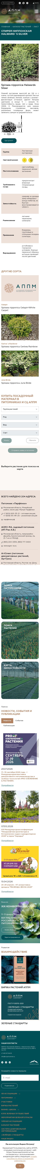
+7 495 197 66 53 (6, 1053)
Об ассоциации (9, 1094)
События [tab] (19, 721)
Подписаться (9, 1085)
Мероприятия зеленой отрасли (16, 1117)
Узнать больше (10, 930)
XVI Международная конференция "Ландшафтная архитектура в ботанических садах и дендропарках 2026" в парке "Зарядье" (18, 833)
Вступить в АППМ (8, 3)
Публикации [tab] (9, 726)
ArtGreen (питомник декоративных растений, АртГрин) (15, 556)
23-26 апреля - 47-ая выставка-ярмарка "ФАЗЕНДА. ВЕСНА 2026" (16, 886)
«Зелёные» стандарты (12, 1135)
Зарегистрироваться (12, 937)
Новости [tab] (7, 721)
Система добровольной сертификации (13, 1130)
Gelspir (4, 305)
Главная (5, 27)
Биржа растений (9, 1106)
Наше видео (7, 1139)
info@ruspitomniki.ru (8, 1056)
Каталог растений (22, 27)
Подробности (7, 785)
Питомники (7, 1098)
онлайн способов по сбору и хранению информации (22, 1159)
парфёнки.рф (9, 519)
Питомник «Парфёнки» (14, 503)
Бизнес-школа (8, 1110)
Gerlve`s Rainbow (9, 344)
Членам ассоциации (11, 1121)
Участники (6, 1102)
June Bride (5, 380)
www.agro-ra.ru (10, 546)
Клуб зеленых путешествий (15, 1114)
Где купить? (9, 140)
